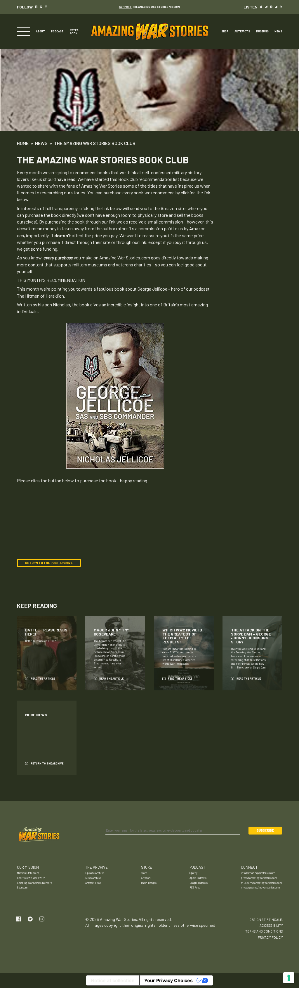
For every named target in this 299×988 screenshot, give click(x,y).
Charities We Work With (31, 877)
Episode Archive (94, 872)
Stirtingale (272, 919)
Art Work (146, 877)
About (40, 31)
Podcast (57, 31)
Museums (262, 31)
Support (125, 6)
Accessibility (271, 925)
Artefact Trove (93, 882)
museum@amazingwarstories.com (261, 882)
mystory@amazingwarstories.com (260, 887)
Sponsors (22, 887)
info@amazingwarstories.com (258, 872)
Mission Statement (28, 872)
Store (144, 872)
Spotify (193, 872)
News (278, 31)
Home (23, 143)
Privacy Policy (270, 937)
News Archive (93, 877)
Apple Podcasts (198, 877)
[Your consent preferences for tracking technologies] (288, 977)
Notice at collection (113, 980)
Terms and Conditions (264, 931)
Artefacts (242, 31)
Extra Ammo (74, 31)
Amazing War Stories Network (34, 882)
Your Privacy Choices (168, 980)
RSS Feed (195, 887)
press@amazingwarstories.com (259, 877)
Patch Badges (149, 882)
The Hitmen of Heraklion (40, 296)
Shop (224, 31)
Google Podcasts (199, 882)
